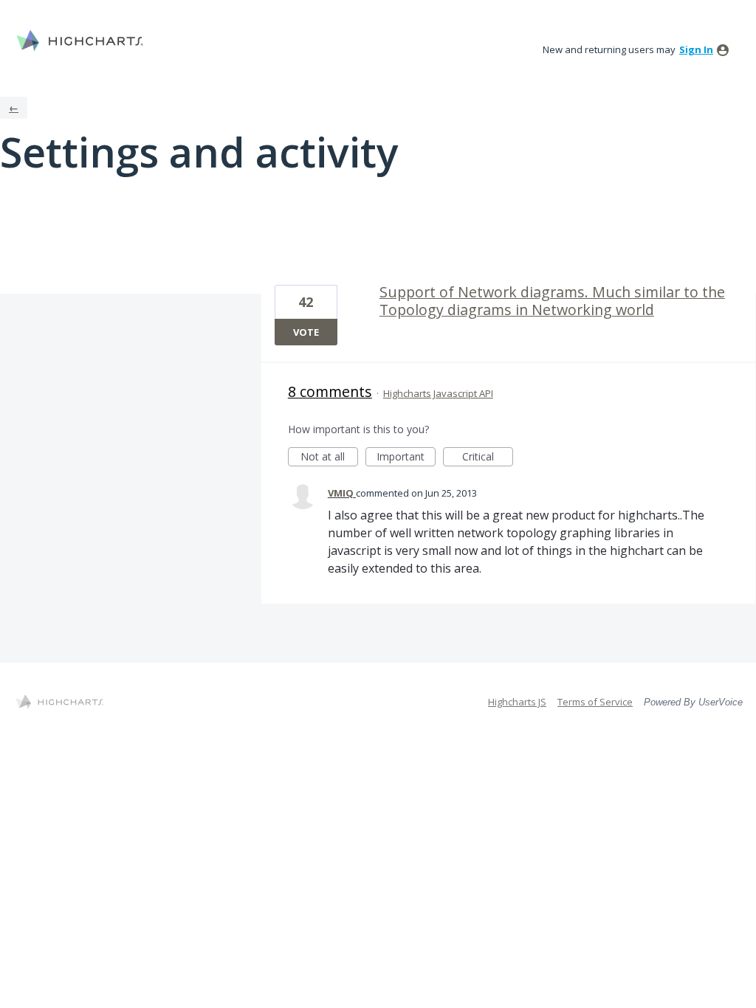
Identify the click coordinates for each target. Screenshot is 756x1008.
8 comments (330, 391)
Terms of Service (595, 701)
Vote (306, 332)
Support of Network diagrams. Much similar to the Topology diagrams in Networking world (552, 301)
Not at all (329, 457)
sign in (696, 49)
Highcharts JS (517, 701)
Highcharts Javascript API (438, 393)
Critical (487, 457)
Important (406, 457)
